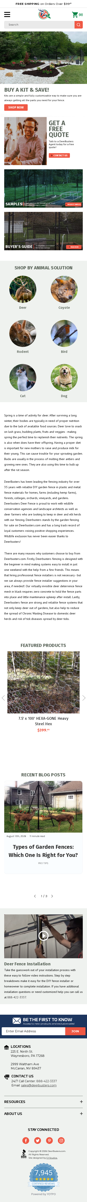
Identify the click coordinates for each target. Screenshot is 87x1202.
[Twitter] (37, 1140)
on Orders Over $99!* (43, 3)
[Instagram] (61, 1140)
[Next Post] (52, 896)
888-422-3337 (46, 1081)
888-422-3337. (17, 997)
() (81, 15)
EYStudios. (51, 1157)
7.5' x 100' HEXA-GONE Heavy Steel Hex (43, 721)
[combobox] (43, 25)
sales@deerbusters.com (39, 1085)
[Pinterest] (49, 1140)
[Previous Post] (34, 896)
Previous (3, 698)
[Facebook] (25, 1140)
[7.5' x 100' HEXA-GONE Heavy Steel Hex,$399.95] (43, 682)
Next (84, 698)
